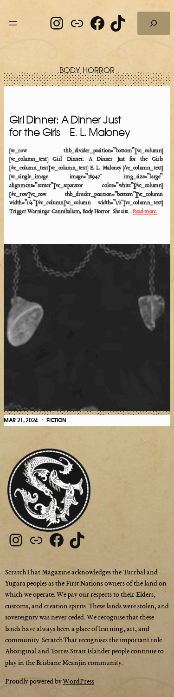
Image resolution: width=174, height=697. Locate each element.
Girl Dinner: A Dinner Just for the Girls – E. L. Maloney (69, 126)
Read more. (145, 211)
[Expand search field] (153, 23)
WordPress (78, 681)
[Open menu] (13, 23)
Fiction (56, 420)
